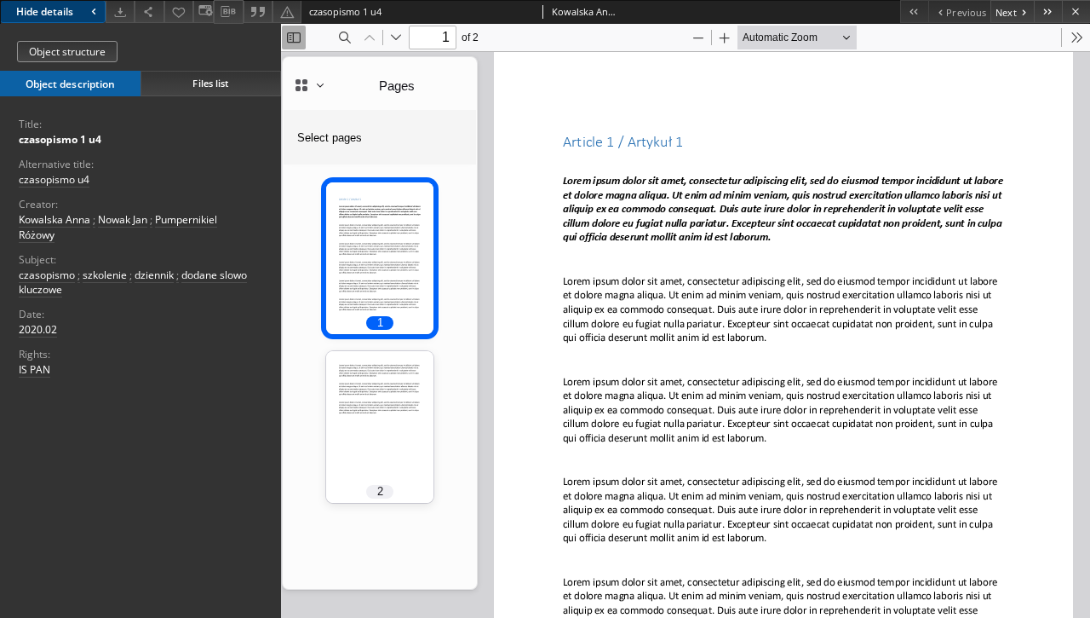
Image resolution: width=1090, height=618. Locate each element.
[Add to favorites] (178, 11)
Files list (210, 83)
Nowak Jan (122, 219)
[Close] (1076, 11)
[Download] (120, 11)
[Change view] (203, 11)
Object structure (67, 51)
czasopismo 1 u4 (60, 139)
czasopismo (47, 275)
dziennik (154, 275)
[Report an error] (286, 11)
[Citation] (258, 11)
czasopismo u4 (54, 179)
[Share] (149, 11)
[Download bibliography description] (228, 12)
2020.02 (38, 329)
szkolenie (105, 275)
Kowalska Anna (54, 219)
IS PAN (34, 369)
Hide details (44, 11)
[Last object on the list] (1048, 11)
